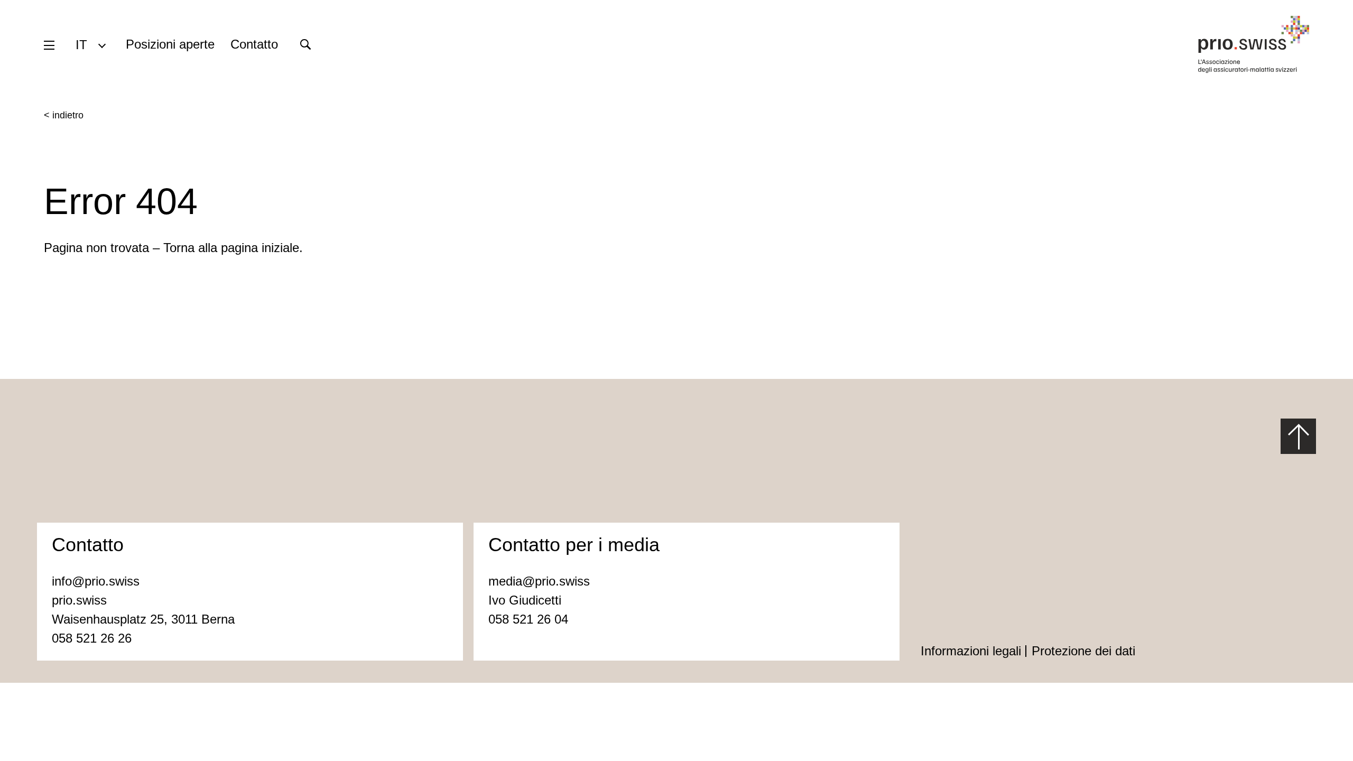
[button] (90, 44)
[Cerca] (305, 44)
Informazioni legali (971, 651)
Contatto (254, 44)
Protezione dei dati (1083, 651)
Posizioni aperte (170, 44)
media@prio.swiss (539, 581)
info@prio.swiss (96, 581)
